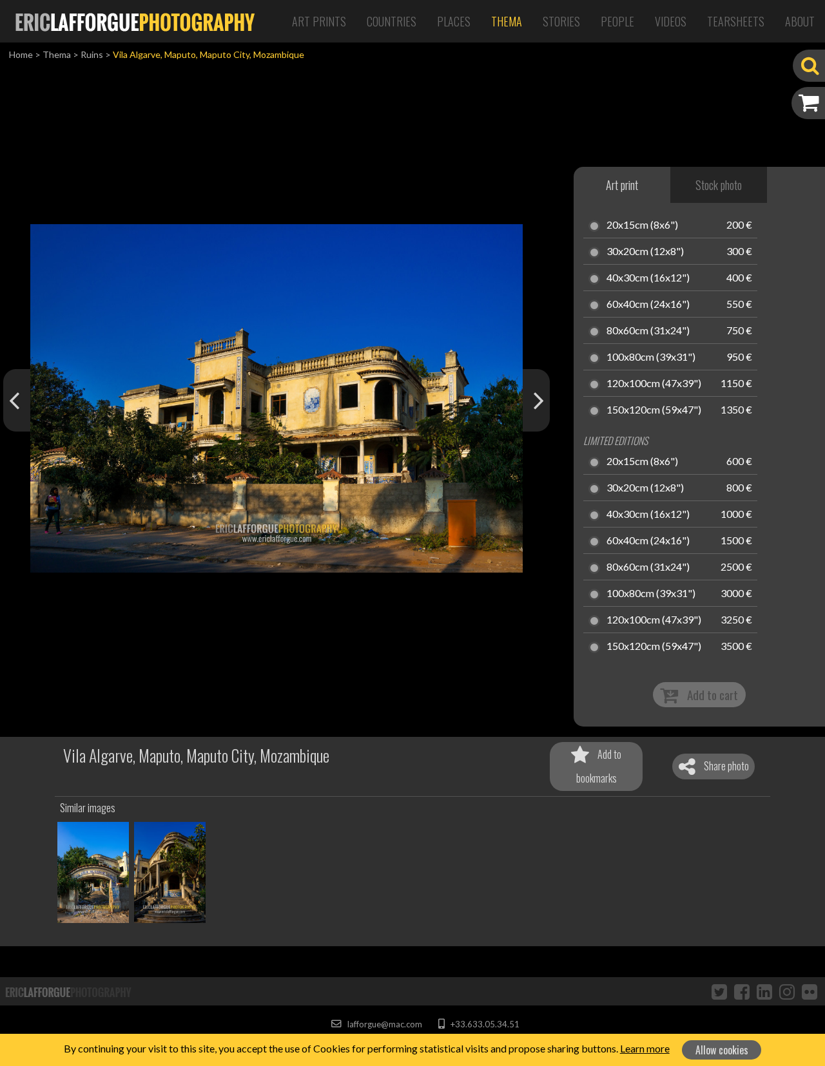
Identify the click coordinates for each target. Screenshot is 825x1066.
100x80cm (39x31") (651, 357)
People (617, 21)
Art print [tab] (622, 184)
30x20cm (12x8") (645, 252)
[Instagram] (787, 991)
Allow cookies (721, 1050)
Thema (506, 21)
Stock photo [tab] (718, 184)
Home (21, 54)
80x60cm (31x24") (648, 331)
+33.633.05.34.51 (484, 1024)
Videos (670, 21)
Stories (561, 21)
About (800, 21)
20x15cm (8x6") (642, 225)
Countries (391, 21)
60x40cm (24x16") (648, 305)
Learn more (645, 1048)
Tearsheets (735, 21)
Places (454, 21)
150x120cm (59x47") (654, 410)
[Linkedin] (764, 991)
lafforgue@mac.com (383, 1024)
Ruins (92, 54)
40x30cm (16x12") (648, 278)
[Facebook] (742, 991)
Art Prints (319, 21)
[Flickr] (809, 991)
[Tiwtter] (719, 991)
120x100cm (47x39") (654, 384)
